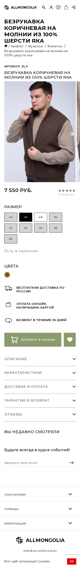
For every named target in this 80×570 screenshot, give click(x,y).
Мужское (36, 46)
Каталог (18, 46)
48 (40, 217)
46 (25, 217)
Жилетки (55, 46)
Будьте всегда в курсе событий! (37, 450)
